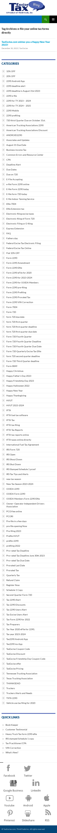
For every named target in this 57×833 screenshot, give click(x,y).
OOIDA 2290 (12, 489)
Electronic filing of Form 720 (20, 218)
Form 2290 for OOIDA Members (22, 282)
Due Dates (11, 169)
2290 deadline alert (15, 86)
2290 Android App (15, 81)
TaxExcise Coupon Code (18, 649)
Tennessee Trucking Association (21, 673)
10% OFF (10, 71)
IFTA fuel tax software (17, 415)
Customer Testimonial (16, 729)
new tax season (13, 479)
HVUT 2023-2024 (15, 405)
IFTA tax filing (13, 425)
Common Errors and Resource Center (24, 154)
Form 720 (11, 312)
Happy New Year (14, 390)
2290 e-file (11, 95)
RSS (47, 820)
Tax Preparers (13, 624)
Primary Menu (53, 19)
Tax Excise (23, 48)
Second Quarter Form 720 (19, 595)
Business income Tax (16, 150)
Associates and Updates (17, 140)
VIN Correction (13, 747)
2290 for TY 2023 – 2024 (18, 100)
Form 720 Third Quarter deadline (22, 361)
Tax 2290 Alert (13, 599)
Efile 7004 (11, 204)
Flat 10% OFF (13, 253)
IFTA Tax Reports (14, 430)
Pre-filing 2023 (13, 531)
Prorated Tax (12, 570)
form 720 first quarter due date (21, 331)
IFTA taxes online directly (18, 439)
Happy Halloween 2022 (17, 385)
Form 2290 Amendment (18, 263)
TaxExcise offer (13, 663)
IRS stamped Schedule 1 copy (20, 738)
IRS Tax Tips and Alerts (17, 474)
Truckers (10, 688)
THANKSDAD (13, 683)
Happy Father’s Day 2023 (18, 376)
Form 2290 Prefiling (16, 292)
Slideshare (28, 820)
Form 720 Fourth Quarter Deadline (23, 341)
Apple (46, 805)
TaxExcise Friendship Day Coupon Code (25, 658)
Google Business (13, 790)
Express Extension (15, 228)
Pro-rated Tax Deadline (17, 550)
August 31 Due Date (16, 145)
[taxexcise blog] (26, 6)
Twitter (28, 775)
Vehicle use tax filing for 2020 (20, 703)
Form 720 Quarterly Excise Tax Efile (23, 351)
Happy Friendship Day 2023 (20, 380)
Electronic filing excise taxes (20, 213)
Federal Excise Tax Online (18, 248)
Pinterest (9, 820)
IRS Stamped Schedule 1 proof (21, 469)
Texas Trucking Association (19, 678)
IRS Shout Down (14, 459)
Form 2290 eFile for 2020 (19, 272)
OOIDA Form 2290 (15, 493)
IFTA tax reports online (17, 434)
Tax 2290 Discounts (15, 604)
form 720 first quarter (17, 321)
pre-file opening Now (16, 526)
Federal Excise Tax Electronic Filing (23, 243)
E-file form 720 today (16, 194)
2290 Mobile (12, 110)
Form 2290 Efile (14, 267)
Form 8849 (11, 366)
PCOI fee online (14, 511)
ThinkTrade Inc (22, 829)
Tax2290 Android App (17, 639)
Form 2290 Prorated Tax (18, 297)
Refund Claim (13, 580)
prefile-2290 (12, 540)
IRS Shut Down (13, 464)
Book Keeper (12, 724)
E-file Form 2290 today (17, 189)
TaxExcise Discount (15, 653)
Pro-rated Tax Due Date (17, 560)
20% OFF (10, 76)
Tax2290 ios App (14, 644)
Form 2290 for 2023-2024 (19, 277)
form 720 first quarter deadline (21, 326)
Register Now (13, 585)
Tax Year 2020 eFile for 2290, (20, 629)
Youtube (9, 805)
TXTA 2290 (11, 698)
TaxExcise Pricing (14, 668)
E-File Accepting (14, 179)
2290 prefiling (13, 115)
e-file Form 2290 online (17, 184)
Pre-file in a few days (16, 521)
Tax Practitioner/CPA (16, 743)
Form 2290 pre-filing (16, 287)
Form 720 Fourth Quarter (19, 336)
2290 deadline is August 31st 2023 (23, 91)
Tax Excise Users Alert (17, 614)
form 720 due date (15, 317)
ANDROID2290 (14, 135)
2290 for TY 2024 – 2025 (18, 105)
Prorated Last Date (15, 565)
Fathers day (12, 238)
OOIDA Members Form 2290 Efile (23, 498)
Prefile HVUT (12, 536)
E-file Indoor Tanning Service (20, 199)
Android (28, 805)
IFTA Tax (10, 420)
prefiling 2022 (13, 545)
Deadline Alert (13, 164)
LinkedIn (36, 790)
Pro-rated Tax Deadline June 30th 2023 (25, 555)
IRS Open (10, 454)
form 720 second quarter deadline (23, 356)
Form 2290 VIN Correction (19, 302)
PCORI (9, 516)
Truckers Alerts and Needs (19, 693)
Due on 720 (12, 174)
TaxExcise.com (9, 829)
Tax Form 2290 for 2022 (18, 619)
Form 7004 (11, 307)
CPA (8, 159)
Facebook (9, 775)
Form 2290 (11, 258)
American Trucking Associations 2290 (25, 125)
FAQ (8, 233)
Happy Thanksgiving (16, 395)
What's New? (12, 752)
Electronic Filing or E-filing (19, 223)
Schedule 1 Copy (14, 590)
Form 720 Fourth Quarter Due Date (23, 346)
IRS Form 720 (13, 449)
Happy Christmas (14, 371)
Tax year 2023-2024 (16, 634)
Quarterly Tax (13, 575)
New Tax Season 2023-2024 (19, 484)
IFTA (8, 410)
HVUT (9, 400)
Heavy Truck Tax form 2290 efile (21, 734)
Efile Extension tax (15, 208)
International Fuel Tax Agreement (22, 444)
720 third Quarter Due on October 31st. (25, 120)
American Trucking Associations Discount (27, 130)
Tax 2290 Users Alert (16, 609)
